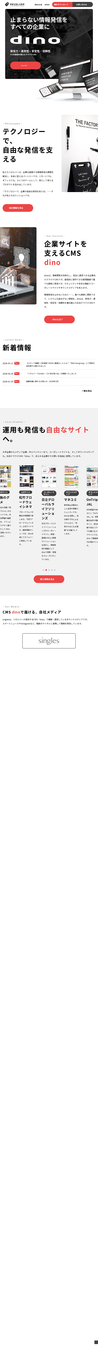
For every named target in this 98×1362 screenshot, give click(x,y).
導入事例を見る (47, 579)
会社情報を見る (16, 207)
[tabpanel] (49, 500)
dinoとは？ (24, 65)
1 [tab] (43, 570)
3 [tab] (49, 570)
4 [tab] (51, 570)
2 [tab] (46, 570)
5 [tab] (54, 570)
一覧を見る (87, 390)
